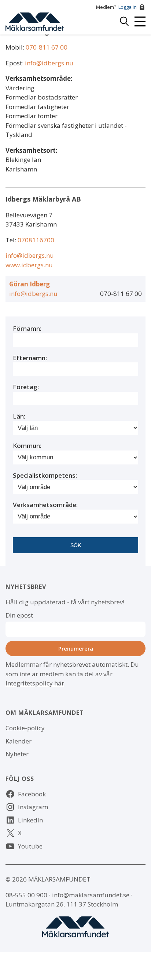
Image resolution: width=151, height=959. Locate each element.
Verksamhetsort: (31, 150)
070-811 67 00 (46, 47)
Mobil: (15, 47)
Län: (19, 416)
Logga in (127, 7)
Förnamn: (27, 328)
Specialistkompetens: (45, 475)
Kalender (18, 741)
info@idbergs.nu (49, 63)
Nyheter (17, 754)
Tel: (11, 240)
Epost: (15, 63)
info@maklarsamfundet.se (90, 895)
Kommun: (27, 445)
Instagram (33, 807)
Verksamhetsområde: (39, 78)
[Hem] (34, 21)
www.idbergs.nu (29, 265)
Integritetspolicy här (34, 683)
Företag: (26, 387)
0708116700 (36, 240)
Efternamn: (30, 358)
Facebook (32, 794)
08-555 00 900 (26, 895)
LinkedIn (30, 820)
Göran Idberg (29, 284)
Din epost (19, 615)
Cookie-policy (25, 728)
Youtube (30, 846)
